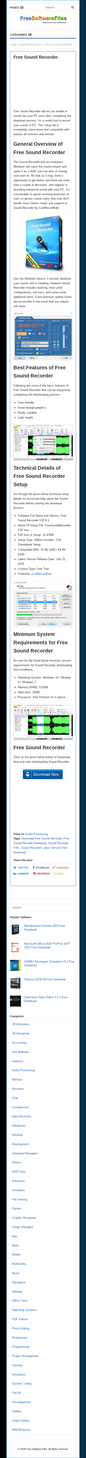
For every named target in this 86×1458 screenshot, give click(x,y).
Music (16, 1273)
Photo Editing (20, 1328)
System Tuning (22, 1383)
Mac (15, 1236)
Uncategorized (21, 1402)
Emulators (18, 1190)
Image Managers (23, 1227)
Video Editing (20, 1420)
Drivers (16, 1162)
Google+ (63, 867)
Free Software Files (36, 1449)
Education (18, 1181)
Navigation (19, 1282)
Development (20, 1144)
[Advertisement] (43, 85)
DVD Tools (19, 1171)
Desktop (17, 1134)
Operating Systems (24, 1310)
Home (13, 44)
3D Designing (20, 1033)
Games (16, 1208)
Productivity (19, 1337)
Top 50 (16, 1392)
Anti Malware (20, 1052)
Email (60, 873)
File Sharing (19, 1199)
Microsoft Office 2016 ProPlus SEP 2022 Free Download (47, 945)
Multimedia (19, 1263)
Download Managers (25, 1153)
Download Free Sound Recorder (42, 838)
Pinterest (43, 873)
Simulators (19, 1374)
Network (17, 1291)
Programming (20, 1346)
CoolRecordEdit (41, 574)
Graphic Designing (24, 1217)
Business (18, 1088)
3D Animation (20, 1024)
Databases (19, 1125)
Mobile (16, 1254)
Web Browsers (21, 1429)
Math (15, 1245)
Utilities (17, 1411)
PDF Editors (20, 1319)
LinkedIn (23, 873)
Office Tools (20, 1300)
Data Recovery (21, 1116)
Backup (17, 1079)
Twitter (22, 867)
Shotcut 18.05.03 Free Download (45, 979)
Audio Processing (30, 44)
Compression (20, 1107)
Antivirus (17, 1061)
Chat (15, 1098)
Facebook (42, 867)
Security (17, 1365)
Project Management (25, 1356)
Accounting (19, 1042)
